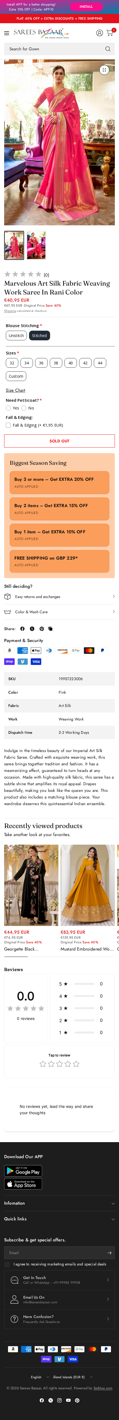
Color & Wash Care (31, 612)
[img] (23, 275)
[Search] (108, 49)
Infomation (14, 1203)
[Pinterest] (77, 1400)
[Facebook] (41, 1400)
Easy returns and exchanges (37, 596)
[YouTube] (68, 1400)
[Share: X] (32, 628)
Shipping (10, 311)
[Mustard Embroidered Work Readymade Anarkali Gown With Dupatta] (88, 885)
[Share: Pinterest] (41, 628)
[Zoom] (104, 70)
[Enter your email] (109, 1252)
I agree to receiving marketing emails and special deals (60, 1264)
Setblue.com (103, 1388)
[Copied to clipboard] (50, 628)
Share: (9, 629)
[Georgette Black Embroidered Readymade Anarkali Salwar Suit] (31, 885)
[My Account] (100, 33)
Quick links (15, 1219)
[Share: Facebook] (22, 628)
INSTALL (86, 6)
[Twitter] (50, 1400)
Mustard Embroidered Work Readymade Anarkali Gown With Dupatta (87, 949)
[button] (82, 983)
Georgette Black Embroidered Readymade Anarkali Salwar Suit (28, 949)
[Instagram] (59, 1400)
